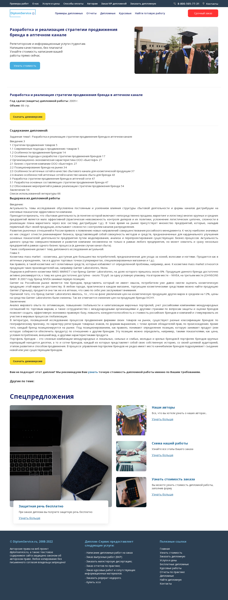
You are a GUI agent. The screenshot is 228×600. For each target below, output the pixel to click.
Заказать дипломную (143, 3)
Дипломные (107, 13)
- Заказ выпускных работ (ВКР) (103, 557)
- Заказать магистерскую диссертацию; (108, 561)
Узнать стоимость (25, 65)
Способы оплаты (73, 3)
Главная (165, 548)
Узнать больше (29, 518)
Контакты (212, 3)
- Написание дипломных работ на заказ (109, 552)
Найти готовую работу (150, 13)
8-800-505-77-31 (189, 3)
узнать (93, 372)
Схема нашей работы (170, 443)
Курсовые (125, 13)
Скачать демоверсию (27, 116)
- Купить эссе (93, 582)
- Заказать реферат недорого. (103, 578)
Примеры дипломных (69, 13)
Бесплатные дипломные (174, 564)
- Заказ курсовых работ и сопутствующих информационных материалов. (110, 571)
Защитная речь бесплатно (41, 506)
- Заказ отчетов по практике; (102, 565)
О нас (35, 3)
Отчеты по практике (172, 572)
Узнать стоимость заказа (173, 479)
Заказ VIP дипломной (114, 3)
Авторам (92, 3)
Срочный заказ (203, 13)
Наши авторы (163, 407)
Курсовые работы (171, 568)
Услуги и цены (51, 3)
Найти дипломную (171, 579)
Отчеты (91, 13)
